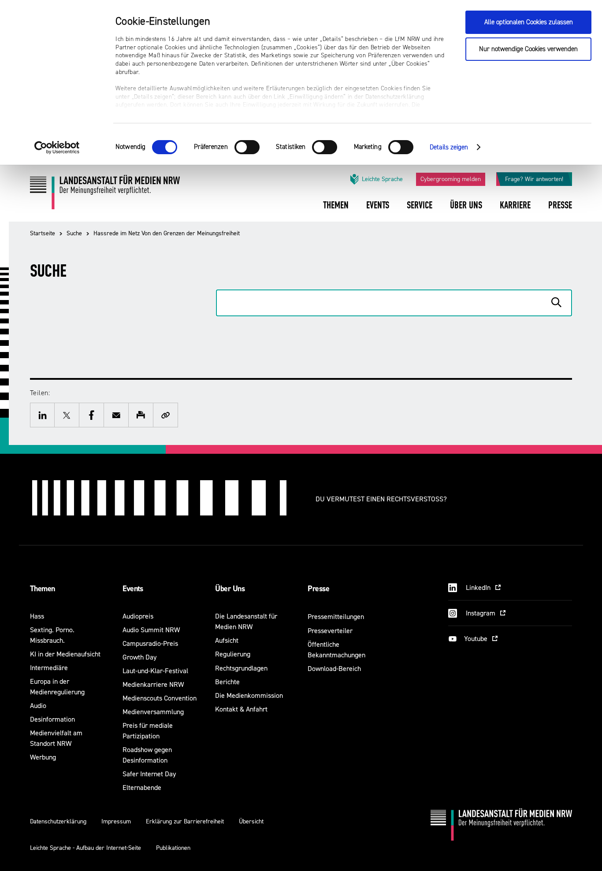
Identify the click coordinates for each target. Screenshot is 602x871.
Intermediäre (49, 667)
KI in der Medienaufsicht (65, 654)
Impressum (116, 821)
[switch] (247, 147)
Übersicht (251, 821)
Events (133, 588)
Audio (38, 705)
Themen (42, 588)
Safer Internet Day (149, 773)
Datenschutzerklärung (58, 821)
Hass (37, 616)
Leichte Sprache (382, 179)
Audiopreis (138, 616)
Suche (74, 233)
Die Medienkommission (249, 695)
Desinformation (52, 719)
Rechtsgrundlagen (241, 668)
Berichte (227, 681)
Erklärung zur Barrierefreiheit (185, 821)
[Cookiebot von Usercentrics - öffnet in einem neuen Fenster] (57, 147)
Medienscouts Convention (160, 698)
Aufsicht (226, 640)
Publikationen (173, 848)
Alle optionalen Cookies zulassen (528, 22)
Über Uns (230, 588)
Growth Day (139, 657)
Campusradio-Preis (150, 643)
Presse (318, 588)
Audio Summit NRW (151, 629)
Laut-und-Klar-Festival (155, 670)
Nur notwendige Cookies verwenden (528, 49)
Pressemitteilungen (336, 616)
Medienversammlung (153, 711)
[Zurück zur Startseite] (105, 195)
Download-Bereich (334, 668)
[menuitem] (335, 211)
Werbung (43, 757)
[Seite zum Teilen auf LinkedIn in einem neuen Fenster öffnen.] (42, 415)
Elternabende (142, 787)
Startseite (42, 233)
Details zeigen (449, 147)
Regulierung (232, 654)
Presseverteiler (330, 630)
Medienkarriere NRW (153, 684)
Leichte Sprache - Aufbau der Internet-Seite (85, 848)
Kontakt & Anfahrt (241, 709)
